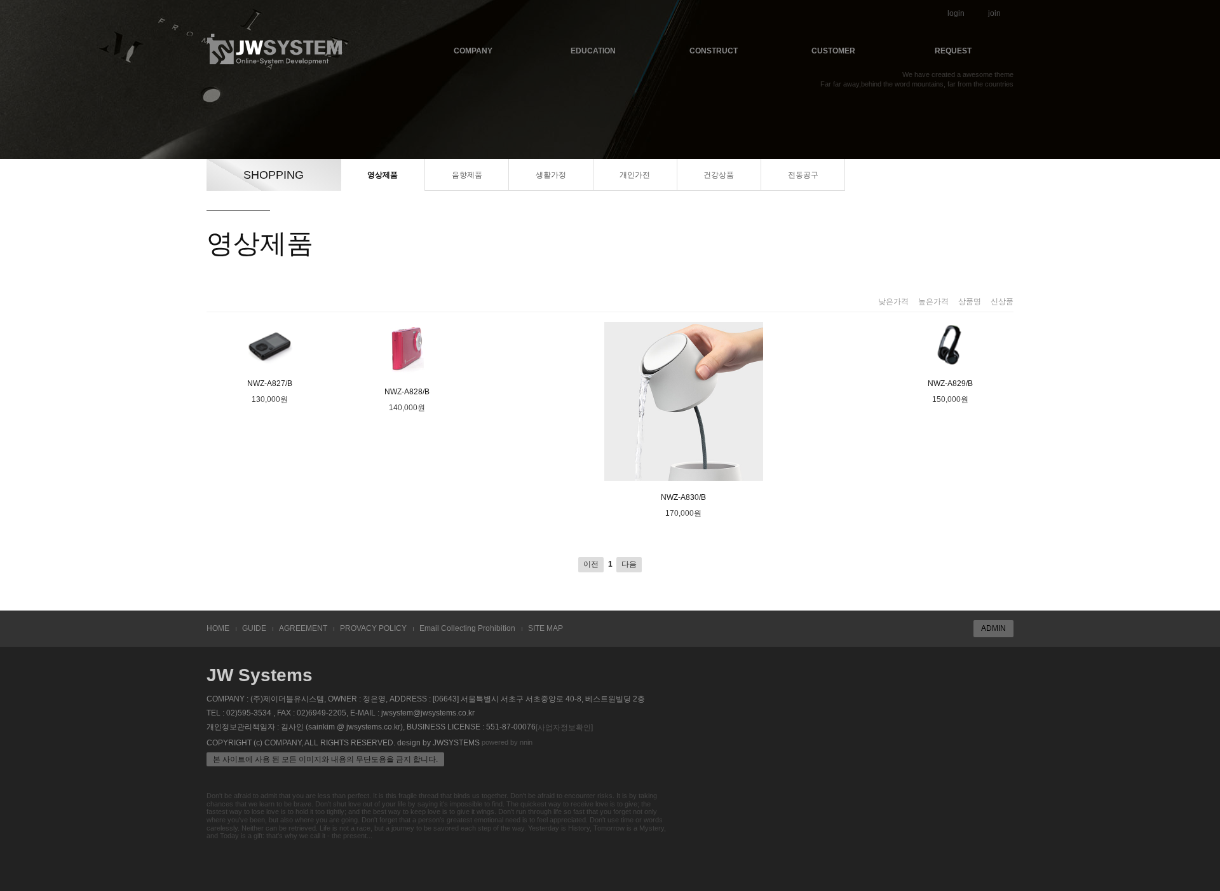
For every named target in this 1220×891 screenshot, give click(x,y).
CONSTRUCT (713, 50)
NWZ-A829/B (950, 383)
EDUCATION (593, 50)
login (956, 13)
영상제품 (382, 174)
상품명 (969, 301)
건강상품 (718, 174)
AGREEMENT (303, 628)
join (994, 13)
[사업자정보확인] (564, 727)
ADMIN (993, 628)
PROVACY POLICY (373, 628)
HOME (218, 628)
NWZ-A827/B (269, 383)
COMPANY (473, 50)
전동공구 (803, 174)
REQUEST (953, 50)
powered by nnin (507, 742)
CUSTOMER (833, 50)
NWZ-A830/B (683, 497)
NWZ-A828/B (407, 391)
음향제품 (467, 174)
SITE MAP (545, 628)
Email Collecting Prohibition (467, 628)
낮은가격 (893, 301)
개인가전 (635, 174)
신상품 (1002, 301)
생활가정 (551, 174)
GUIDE (254, 628)
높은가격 (933, 301)
